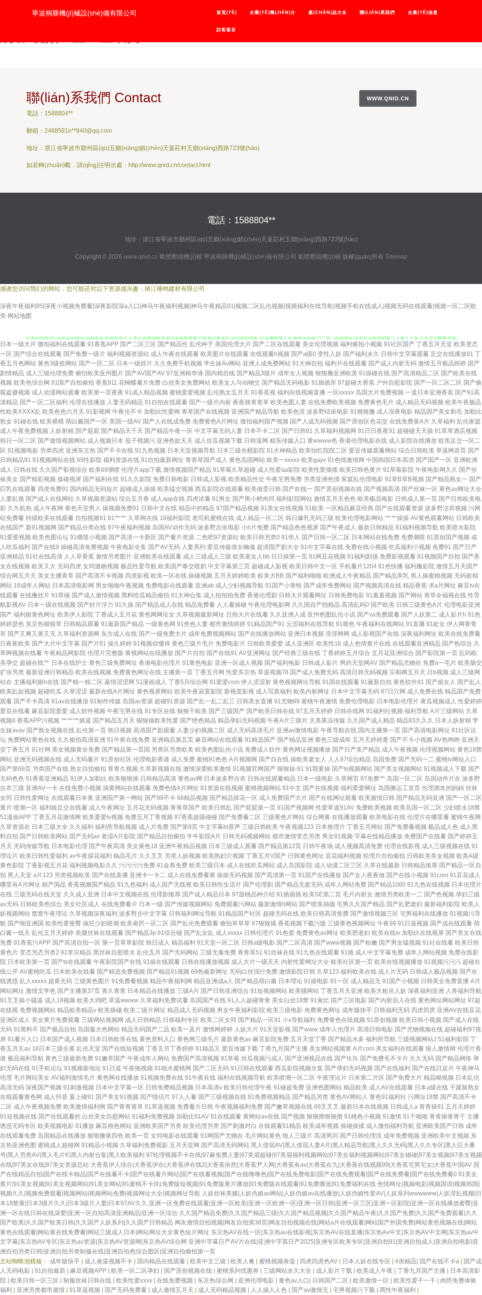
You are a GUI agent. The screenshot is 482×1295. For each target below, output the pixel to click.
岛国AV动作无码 (174, 527)
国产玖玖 (346, 1058)
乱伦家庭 (469, 421)
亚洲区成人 (15, 1020)
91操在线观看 (161, 962)
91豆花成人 (465, 875)
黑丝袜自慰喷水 (114, 952)
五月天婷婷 (460, 1106)
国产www (305, 1029)
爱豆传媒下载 (240, 1048)
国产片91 (93, 643)
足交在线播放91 (451, 354)
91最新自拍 (376, 682)
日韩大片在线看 (247, 614)
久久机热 (20, 508)
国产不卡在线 (115, 450)
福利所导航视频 (116, 827)
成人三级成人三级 (207, 556)
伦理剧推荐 (166, 894)
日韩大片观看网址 (303, 595)
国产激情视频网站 (62, 440)
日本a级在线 (431, 1087)
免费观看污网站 (235, 904)
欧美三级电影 (285, 1010)
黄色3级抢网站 (57, 363)
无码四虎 (69, 566)
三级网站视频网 (102, 1020)
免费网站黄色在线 (32, 739)
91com (439, 875)
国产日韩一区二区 (326, 537)
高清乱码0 (355, 604)
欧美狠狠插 (123, 778)
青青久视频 (123, 769)
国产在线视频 (321, 788)
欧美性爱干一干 (415, 1280)
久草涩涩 (75, 691)
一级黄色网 (160, 624)
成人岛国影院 (294, 865)
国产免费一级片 (84, 354)
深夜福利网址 (419, 634)
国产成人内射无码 (392, 363)
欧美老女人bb (251, 556)
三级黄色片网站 (283, 817)
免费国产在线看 (425, 836)
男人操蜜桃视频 (431, 575)
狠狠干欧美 (192, 711)
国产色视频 (439, 894)
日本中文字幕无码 (355, 691)
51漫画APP (15, 817)
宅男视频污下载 (355, 1290)
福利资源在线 (121, 460)
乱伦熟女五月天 (228, 392)
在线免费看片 (119, 904)
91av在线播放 (69, 701)
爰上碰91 (81, 1097)
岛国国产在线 (208, 1000)
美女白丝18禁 (290, 1000)
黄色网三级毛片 (198, 1039)
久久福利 (81, 827)
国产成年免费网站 (328, 585)
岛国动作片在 (442, 778)
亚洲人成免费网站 (267, 363)
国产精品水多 (346, 1039)
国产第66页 (15, 769)
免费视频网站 (38, 1010)
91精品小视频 (99, 1145)
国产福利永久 (361, 354)
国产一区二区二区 (438, 382)
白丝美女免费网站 (186, 382)
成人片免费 (154, 827)
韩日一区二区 (18, 440)
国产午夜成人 (338, 527)
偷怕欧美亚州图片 (99, 373)
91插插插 (288, 894)
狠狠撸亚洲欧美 (336, 373)
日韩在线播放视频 (206, 962)
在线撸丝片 (35, 595)
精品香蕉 (415, 585)
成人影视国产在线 (375, 634)
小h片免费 (255, 527)
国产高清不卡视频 (99, 575)
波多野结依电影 (328, 411)
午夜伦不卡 (127, 411)
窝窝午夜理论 (50, 913)
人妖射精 (62, 431)
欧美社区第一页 (352, 962)
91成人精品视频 (146, 392)
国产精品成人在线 (159, 604)
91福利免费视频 (153, 1116)
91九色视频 (150, 450)
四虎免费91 (53, 489)
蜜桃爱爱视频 (187, 392)
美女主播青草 (56, 575)
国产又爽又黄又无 (32, 634)
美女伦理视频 (320, 344)
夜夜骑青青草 (251, 402)
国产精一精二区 (82, 682)
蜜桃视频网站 (263, 788)
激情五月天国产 (457, 566)
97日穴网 (393, 691)
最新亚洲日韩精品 (50, 672)
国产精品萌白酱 (256, 981)
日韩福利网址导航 (193, 913)
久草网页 (347, 778)
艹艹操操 (397, 518)
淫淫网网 (337, 634)
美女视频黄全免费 (76, 749)
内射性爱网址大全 (305, 962)
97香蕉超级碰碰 (195, 817)
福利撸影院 (419, 566)
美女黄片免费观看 (56, 1020)
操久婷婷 (120, 643)
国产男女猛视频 (400, 942)
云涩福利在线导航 (310, 624)
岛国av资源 (137, 701)
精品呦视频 (439, 1077)
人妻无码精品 (125, 402)
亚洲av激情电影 (297, 730)
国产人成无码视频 (314, 421)
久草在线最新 (382, 865)
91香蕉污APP (32, 942)
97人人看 (184, 1097)
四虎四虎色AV (319, 1261)
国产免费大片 (404, 1077)
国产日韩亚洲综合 (225, 991)
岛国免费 (384, 759)
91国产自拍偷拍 (72, 382)
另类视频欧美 (72, 875)
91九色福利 (132, 884)
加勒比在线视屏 (423, 933)
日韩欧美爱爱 (265, 643)
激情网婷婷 (218, 1029)
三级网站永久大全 (288, 1270)
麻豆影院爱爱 (50, 711)
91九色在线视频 (428, 884)
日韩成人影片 (320, 663)
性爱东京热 (241, 672)
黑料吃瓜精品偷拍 (145, 595)
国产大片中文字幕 (56, 643)
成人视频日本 (105, 440)
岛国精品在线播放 (62, 1135)
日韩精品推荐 (419, 865)
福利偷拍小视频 (361, 344)
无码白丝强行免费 (253, 971)
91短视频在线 (18, 1116)
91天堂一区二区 (218, 942)
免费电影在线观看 (169, 585)
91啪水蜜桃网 (172, 1068)
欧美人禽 (243, 1261)
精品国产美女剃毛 (438, 411)
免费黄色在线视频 (341, 1020)
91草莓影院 (398, 469)
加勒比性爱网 (162, 411)
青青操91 (431, 1106)
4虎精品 (405, 1261)
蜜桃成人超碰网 (59, 1145)
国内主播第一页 (379, 730)
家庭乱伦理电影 (362, 479)
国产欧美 (383, 604)
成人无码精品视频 (223, 1290)
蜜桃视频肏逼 (278, 1261)
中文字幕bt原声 (219, 827)
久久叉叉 (151, 856)
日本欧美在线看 (74, 971)
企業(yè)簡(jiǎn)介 (273, 12)
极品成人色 (443, 827)
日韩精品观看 (81, 624)
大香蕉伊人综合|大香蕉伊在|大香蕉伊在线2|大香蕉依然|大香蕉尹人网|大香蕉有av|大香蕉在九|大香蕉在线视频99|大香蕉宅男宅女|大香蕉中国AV (281, 1165)
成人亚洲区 (300, 643)
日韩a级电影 (258, 942)
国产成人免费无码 (314, 672)
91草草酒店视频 (456, 431)
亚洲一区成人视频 (239, 663)
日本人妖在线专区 (367, 1261)
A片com (363, 1048)
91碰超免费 (288, 1087)
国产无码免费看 (126, 1290)
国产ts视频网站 (352, 769)
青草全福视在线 (445, 595)
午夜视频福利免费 (239, 1106)
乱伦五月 (149, 952)
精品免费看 (200, 604)
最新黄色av (236, 1039)
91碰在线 (26, 421)
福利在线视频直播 (301, 392)
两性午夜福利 (398, 1290)
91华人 (290, 537)
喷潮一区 (26, 807)
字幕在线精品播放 (378, 836)
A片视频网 (243, 759)
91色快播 (390, 566)
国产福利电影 (282, 663)
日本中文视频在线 (125, 894)
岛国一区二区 (405, 778)
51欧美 (314, 508)
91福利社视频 (384, 711)
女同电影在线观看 (175, 1135)
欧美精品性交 (246, 479)
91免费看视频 (129, 981)
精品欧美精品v (76, 1010)
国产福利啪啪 (303, 575)
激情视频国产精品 (187, 469)
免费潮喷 (413, 537)
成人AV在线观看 (391, 1087)
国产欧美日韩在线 (270, 711)
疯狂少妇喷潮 (101, 923)
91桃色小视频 (362, 1116)
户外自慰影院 (394, 382)
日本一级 (151, 904)
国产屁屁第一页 (254, 807)
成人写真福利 (274, 691)
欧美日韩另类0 (260, 537)
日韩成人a (404, 1106)
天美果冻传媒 (327, 720)
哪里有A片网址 (20, 884)
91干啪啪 (415, 1116)
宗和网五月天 (407, 672)
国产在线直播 (110, 875)
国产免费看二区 (240, 817)
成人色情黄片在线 (367, 643)
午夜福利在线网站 (380, 624)
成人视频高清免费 (358, 846)
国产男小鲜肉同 (253, 499)
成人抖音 (56, 1097)
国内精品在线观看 (162, 1261)
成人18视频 (59, 1000)
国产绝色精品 (198, 720)
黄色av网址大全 (460, 489)
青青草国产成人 (206, 460)
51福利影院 (453, 1039)
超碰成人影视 (270, 566)
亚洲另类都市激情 (41, 1290)
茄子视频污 (140, 440)
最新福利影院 (442, 904)
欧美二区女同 (218, 1020)
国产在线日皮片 (433, 1068)
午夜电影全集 (128, 547)
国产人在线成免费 (167, 421)
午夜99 (386, 923)
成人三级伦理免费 (50, 373)
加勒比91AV (192, 1116)
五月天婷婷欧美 (235, 575)
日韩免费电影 (346, 595)
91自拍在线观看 (166, 402)
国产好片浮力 (95, 604)
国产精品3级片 (256, 373)
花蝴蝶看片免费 (140, 382)
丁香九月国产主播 (283, 1048)
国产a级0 (303, 354)
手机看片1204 (358, 566)
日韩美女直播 (254, 701)
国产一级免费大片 (163, 634)
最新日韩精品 (376, 527)
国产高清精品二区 (415, 373)
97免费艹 (372, 778)
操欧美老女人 (308, 759)
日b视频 (437, 672)
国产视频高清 (382, 489)
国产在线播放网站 (262, 634)
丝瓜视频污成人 (262, 1058)
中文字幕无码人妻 (218, 431)
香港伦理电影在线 (363, 440)
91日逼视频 (413, 923)
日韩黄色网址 (306, 856)
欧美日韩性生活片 (217, 884)
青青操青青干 (447, 1116)
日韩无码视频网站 (247, 836)
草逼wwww (123, 1000)
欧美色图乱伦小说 (219, 749)
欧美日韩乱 (217, 807)
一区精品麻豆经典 (349, 508)
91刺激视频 (78, 1087)
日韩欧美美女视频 (431, 856)
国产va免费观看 (378, 614)
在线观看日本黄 (72, 798)
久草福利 (443, 421)
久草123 (328, 971)
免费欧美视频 (374, 807)
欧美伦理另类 (201, 1126)
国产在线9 (45, 547)
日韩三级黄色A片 (419, 604)
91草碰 (60, 595)
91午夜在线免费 (128, 739)
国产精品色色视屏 (294, 527)
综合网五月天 (18, 575)
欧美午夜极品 (463, 402)
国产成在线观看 (451, 923)
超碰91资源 (169, 701)
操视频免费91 (120, 508)
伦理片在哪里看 (428, 817)
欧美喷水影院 (458, 527)
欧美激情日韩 (376, 798)
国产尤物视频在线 (419, 1029)
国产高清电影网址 (426, 730)
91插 (347, 952)
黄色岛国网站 (247, 460)
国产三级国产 (227, 711)
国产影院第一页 (436, 653)
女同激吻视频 (101, 566)
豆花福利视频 (343, 856)
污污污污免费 (137, 865)
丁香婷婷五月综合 (346, 653)
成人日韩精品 (143, 1020)
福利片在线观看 (346, 363)
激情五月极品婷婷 (442, 363)
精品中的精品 (196, 508)
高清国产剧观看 (154, 730)
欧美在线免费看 (459, 634)
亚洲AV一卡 (42, 788)
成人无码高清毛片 (251, 730)
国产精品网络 (453, 1058)
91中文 (291, 788)
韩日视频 (120, 730)
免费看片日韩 (195, 1106)
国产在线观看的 (59, 1116)
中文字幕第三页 (229, 566)
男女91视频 (337, 836)
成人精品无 (366, 981)
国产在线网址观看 (333, 798)
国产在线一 (297, 489)
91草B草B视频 (404, 479)
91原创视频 (382, 1020)
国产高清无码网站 (225, 1145)
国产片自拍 (190, 653)
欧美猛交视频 (175, 489)
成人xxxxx (229, 933)
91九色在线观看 (317, 952)
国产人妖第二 (419, 614)
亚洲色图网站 (324, 1087)
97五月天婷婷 (314, 711)
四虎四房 (423, 1010)
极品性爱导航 (138, 566)
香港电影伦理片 (160, 663)
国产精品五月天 (114, 720)
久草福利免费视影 (144, 1145)
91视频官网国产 (254, 769)
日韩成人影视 (209, 479)
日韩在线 (26, 469)
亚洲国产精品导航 (255, 411)
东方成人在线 (119, 634)
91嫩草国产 (110, 1058)
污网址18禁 (423, 1097)
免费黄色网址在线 (137, 672)
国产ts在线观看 (71, 962)
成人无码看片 (81, 759)
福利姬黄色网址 (35, 614)
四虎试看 (198, 499)
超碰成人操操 (138, 489)
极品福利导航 (26, 1058)
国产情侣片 (155, 1097)
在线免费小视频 (80, 788)
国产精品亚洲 (295, 739)
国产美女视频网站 (398, 769)
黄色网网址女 (157, 614)
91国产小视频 (400, 981)
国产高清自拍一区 (76, 942)
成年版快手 (357, 1010)
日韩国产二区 (331, 1280)
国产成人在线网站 (50, 499)
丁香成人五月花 (116, 614)
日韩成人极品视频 (434, 971)
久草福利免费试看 (164, 1000)
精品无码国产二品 (145, 1029)
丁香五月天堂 (434, 344)
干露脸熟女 (465, 1087)
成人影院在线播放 (413, 440)
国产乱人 (469, 682)
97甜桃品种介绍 (253, 894)
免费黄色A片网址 (215, 421)
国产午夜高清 (107, 846)
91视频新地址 (82, 1068)
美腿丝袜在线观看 (99, 933)
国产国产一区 (434, 460)
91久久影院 (135, 479)
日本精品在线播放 (151, 991)
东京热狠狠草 (44, 624)
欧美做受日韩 (263, 489)
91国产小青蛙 (283, 585)
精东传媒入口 (288, 440)
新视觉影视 (239, 691)
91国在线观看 (340, 682)
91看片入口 (23, 1039)
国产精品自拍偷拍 (161, 836)
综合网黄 (318, 817)
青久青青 (114, 991)
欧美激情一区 (371, 1280)
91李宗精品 (76, 952)
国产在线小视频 (407, 875)
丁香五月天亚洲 (341, 991)
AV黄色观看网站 (432, 518)
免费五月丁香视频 (149, 817)
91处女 (435, 624)
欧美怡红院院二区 (323, 450)
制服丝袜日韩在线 (88, 1280)
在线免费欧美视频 (332, 402)
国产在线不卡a (440, 1261)
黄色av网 (190, 778)
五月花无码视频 (148, 807)
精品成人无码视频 (191, 1010)
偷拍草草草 (235, 923)
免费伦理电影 (357, 701)
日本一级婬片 (134, 363)
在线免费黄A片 (409, 421)
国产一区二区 (97, 363)
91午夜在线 (200, 1077)
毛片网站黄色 (263, 1135)
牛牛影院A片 (204, 836)
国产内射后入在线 (392, 1000)
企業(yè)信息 (423, 12)
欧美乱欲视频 (18, 691)
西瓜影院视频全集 (299, 1068)
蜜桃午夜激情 (319, 701)
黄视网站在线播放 (149, 653)
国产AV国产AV (145, 373)
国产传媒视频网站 (189, 904)
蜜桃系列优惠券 (238, 1270)
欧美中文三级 (208, 1261)
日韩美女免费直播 (445, 981)
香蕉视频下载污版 (302, 923)
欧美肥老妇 (355, 933)
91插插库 (323, 382)
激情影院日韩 (297, 971)
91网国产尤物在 (221, 1135)
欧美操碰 (110, 1010)
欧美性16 (328, 643)
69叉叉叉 (326, 1106)
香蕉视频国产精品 (91, 884)
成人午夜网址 (107, 807)
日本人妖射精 (453, 720)
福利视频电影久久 (93, 865)
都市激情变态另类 (296, 836)
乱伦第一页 (91, 730)
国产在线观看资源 (399, 508)
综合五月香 (134, 499)
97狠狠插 (264, 923)
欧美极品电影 (375, 499)
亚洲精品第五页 (172, 739)
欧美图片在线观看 (224, 354)
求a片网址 (442, 585)
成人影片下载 (335, 1270)
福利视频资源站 (128, 354)
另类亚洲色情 (322, 479)
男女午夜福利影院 (241, 1010)
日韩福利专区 (181, 1020)
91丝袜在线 (279, 952)
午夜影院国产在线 (117, 962)
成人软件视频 (87, 711)
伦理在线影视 (402, 846)
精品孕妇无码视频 (242, 720)
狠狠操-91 (290, 769)
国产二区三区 (138, 344)
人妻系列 (194, 547)
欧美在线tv (386, 933)
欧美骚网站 (304, 991)
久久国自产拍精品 (316, 604)
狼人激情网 (441, 1048)
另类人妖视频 (183, 856)
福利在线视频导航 (241, 1077)
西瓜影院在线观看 (219, 489)
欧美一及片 (186, 1029)
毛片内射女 (358, 894)
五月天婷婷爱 (370, 739)
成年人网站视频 (426, 952)
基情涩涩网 (119, 682)
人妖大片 (246, 1029)
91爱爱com (224, 682)
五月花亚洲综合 (393, 653)
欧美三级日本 (207, 865)
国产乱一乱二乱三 (211, 701)
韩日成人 (158, 942)
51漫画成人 (151, 682)
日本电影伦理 (69, 846)
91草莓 (230, 1058)
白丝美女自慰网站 (106, 1116)
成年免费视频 (401, 1135)
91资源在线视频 (221, 788)
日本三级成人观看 (233, 846)
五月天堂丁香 (308, 1039)
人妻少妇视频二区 (201, 730)
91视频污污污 (442, 962)
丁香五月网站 (365, 827)
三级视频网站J (416, 1039)
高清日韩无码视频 (364, 672)
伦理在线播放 (87, 402)
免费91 (441, 547)
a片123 (43, 875)
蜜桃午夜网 (466, 817)
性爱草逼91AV (335, 807)
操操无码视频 (235, 875)
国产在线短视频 (123, 1048)
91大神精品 (282, 450)
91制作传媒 (105, 701)
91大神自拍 (307, 363)
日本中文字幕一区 (120, 1087)
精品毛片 (125, 856)
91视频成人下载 (445, 769)
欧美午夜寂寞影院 (198, 691)
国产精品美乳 (391, 575)
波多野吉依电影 (219, 527)
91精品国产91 (266, 624)
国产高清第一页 (276, 875)
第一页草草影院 (123, 942)
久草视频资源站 (96, 499)
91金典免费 (172, 865)
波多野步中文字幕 (143, 913)
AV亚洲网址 (255, 653)
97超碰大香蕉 (356, 382)
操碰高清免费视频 (85, 547)
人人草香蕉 (79, 556)
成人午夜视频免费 (38, 1106)
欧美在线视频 (93, 672)
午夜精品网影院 (65, 653)
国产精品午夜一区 (169, 431)
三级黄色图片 (92, 981)
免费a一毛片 (439, 663)
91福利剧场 (362, 556)
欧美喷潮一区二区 (291, 1077)
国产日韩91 (297, 431)
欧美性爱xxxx (135, 1280)
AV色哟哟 (447, 739)
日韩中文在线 (159, 508)
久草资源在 (15, 827)
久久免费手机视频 (178, 363)
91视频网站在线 (53, 460)
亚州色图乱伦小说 (331, 614)
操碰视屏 (69, 479)
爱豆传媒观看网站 (373, 450)
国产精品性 (173, 344)
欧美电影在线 (387, 817)
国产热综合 (457, 643)
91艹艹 (117, 518)
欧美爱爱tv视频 (102, 817)
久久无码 (422, 1058)
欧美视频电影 (56, 1126)
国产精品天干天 (122, 431)
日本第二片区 (366, 1077)
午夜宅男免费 (284, 479)
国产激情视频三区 (374, 913)
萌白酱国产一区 (87, 421)
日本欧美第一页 (29, 962)
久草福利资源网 (78, 634)
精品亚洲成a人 (213, 981)
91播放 (84, 1126)
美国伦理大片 (233, 344)
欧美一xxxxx (283, 460)
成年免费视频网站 (212, 634)
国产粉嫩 (365, 942)
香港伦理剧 (262, 595)
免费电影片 (230, 643)
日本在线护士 (69, 663)
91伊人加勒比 (88, 778)
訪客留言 (226, 29)
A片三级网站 (447, 711)
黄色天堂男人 (83, 508)
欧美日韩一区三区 (35, 1280)
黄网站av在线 (261, 1116)
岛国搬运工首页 (399, 788)
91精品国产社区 (239, 913)
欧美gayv (313, 460)
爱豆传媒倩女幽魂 (231, 547)
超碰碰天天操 (415, 431)
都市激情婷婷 (227, 624)
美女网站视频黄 (330, 1048)
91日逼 (111, 1068)
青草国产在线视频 (206, 411)
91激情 (392, 1116)
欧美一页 (137, 1135)
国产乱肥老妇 (404, 904)
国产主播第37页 (78, 991)
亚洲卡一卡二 (148, 875)
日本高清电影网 (73, 585)
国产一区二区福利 (44, 402)
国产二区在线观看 (277, 344)
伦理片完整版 (105, 653)
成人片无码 (393, 971)
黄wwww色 (322, 440)
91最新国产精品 (122, 624)
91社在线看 (438, 942)
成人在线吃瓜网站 (251, 865)
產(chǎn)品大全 (327, 12)
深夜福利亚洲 (426, 991)
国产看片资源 (176, 537)
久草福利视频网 (335, 431)
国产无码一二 (416, 759)
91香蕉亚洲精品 (47, 778)
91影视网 (98, 411)
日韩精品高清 (158, 778)
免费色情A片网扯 (176, 788)
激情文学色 (41, 991)
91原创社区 (116, 759)
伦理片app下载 (141, 469)
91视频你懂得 (151, 643)
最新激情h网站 (277, 904)
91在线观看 (225, 1116)
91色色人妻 (192, 624)
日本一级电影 (315, 778)
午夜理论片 (332, 1077)
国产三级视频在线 (222, 1097)
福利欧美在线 (358, 971)
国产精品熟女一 (447, 479)
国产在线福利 (392, 1068)
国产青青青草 (125, 1106)
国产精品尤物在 (400, 663)
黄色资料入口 (157, 1039)
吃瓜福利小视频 (410, 547)
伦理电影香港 (151, 759)
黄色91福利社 (387, 1097)
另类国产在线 (50, 769)
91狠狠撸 (362, 411)
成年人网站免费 (345, 884)
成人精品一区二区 (260, 518)
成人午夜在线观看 (175, 354)
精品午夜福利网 (171, 981)
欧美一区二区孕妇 (136, 1270)
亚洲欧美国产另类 (157, 1126)
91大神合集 (186, 595)
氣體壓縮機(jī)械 (180, 256)
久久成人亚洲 (81, 894)
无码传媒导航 (32, 846)
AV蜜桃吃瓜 (36, 971)
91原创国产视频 (448, 537)
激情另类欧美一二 (398, 894)
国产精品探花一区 (233, 798)
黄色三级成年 (333, 739)
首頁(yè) (227, 12)
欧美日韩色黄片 (360, 469)
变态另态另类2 (39, 952)
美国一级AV (125, 421)
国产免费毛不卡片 (384, 1058)
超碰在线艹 (35, 663)
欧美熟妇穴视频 (223, 856)
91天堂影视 (275, 1029)
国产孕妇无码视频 (349, 1068)
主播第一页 (178, 672)
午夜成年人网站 (148, 1058)
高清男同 (326, 1135)
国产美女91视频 (117, 1097)
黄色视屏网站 (155, 691)
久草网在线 (143, 518)
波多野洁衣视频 (446, 508)
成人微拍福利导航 (390, 1126)
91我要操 (317, 769)
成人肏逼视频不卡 (109, 1261)
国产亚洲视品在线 (309, 1058)
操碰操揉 (352, 1126)
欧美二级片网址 (145, 1010)
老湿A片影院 (118, 836)
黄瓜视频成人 (438, 701)
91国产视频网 (295, 807)
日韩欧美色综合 (41, 904)
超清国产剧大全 (278, 547)
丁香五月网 (209, 672)
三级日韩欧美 (260, 827)
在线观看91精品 (279, 1126)
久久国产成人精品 (371, 720)
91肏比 (319, 1000)
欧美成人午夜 (375, 1270)
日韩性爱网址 (32, 798)
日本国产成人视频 (64, 1039)
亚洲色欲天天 (175, 440)
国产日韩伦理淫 (361, 1135)
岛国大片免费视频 (379, 392)
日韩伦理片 (259, 933)
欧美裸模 (52, 421)
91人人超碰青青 (248, 1000)
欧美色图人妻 (288, 402)
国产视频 (293, 1116)
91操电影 (316, 981)
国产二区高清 (294, 942)
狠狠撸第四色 (105, 1135)
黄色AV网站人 (349, 1097)
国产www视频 (333, 942)
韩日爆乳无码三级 (309, 518)
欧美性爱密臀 (63, 923)
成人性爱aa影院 (278, 469)
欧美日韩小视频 (420, 1020)
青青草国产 (185, 807)
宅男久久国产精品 (361, 904)
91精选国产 (260, 739)
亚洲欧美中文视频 (445, 1135)
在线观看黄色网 (21, 1097)
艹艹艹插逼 (76, 720)
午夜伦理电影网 (269, 604)
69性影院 (89, 460)
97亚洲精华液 (184, 373)
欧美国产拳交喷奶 (182, 566)
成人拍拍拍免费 (224, 595)
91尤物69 (287, 701)
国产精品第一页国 (126, 749)
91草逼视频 (160, 1106)
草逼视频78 (273, 672)
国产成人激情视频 (96, 595)
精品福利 (183, 942)
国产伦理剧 (258, 884)
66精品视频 (192, 798)
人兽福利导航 (463, 991)
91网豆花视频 (327, 556)
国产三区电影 (349, 1000)
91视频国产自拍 (438, 556)
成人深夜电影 (395, 411)
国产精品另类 (310, 1097)
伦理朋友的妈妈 (443, 788)
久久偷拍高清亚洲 (81, 739)
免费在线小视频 (366, 547)
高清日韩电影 (375, 1029)
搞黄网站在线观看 (127, 788)
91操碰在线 (374, 373)
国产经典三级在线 (296, 653)
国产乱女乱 (199, 933)
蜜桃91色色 (212, 759)
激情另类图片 (114, 556)
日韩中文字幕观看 (405, 354)
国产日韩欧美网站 (44, 836)
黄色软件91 (408, 682)
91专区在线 (160, 711)
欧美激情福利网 (84, 1106)
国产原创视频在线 (338, 489)
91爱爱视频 (15, 537)
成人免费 (183, 759)
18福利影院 (175, 518)
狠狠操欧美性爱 (157, 720)
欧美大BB (271, 575)
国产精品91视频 (167, 971)
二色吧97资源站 (217, 537)
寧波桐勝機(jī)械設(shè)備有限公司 (84, 13)
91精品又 (207, 1048)
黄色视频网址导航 (297, 682)
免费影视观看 (398, 556)
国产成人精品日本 (206, 894)
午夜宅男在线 (125, 711)
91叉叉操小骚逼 (21, 1000)
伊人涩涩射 (256, 682)
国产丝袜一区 (419, 489)
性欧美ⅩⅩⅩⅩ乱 (20, 411)
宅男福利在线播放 (424, 913)
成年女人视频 (296, 373)
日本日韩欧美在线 (114, 1039)
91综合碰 (169, 933)
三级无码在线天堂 (38, 894)
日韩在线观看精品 (271, 778)
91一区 (339, 981)
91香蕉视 (263, 392)
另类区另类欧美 (172, 749)
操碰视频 (200, 575)
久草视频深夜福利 (93, 913)
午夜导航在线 (338, 730)
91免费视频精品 (269, 1097)
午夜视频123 (296, 827)
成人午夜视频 (400, 749)
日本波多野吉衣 (225, 778)
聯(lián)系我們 (377, 12)
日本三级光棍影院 (241, 450)
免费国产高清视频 (195, 1058)
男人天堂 (20, 875)
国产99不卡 (160, 798)
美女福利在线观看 (400, 1048)
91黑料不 (26, 1029)
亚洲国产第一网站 (119, 798)
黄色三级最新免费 (69, 1058)
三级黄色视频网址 (352, 923)
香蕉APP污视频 (38, 720)
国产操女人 (441, 682)
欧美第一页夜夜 (102, 392)
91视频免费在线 (161, 1077)
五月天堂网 (184, 1145)
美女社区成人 (82, 904)
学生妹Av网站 (222, 363)
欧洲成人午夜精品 (347, 575)
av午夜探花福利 (90, 856)
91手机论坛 (47, 1068)
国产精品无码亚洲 (420, 798)
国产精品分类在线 (82, 527)
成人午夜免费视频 (24, 431)
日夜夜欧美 (15, 643)
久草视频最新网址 (200, 614)
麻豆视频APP (89, 1270)
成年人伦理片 (337, 1029)
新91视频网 (41, 527)
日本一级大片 (18, 344)
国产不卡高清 (32, 701)
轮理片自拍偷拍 (384, 856)
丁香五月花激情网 (57, 817)
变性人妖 (329, 354)
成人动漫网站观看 (56, 392)
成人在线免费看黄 (191, 875)
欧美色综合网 (32, 382)
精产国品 (54, 884)
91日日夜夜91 (376, 431)
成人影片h (452, 614)
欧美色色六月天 (63, 411)
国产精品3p (140, 933)
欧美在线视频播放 (398, 962)
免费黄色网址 (322, 1010)
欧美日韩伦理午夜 (248, 1087)
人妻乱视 (12, 499)
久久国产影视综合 (63, 469)
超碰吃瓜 (50, 691)
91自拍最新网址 (162, 460)
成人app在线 (168, 499)
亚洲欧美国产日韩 (440, 1126)
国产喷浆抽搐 (317, 904)
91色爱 (285, 933)
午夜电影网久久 (436, 469)
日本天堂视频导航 (191, 450)
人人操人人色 (269, 1290)
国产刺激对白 (239, 1126)
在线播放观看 (350, 817)
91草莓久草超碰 (234, 469)
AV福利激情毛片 (73, 1077)
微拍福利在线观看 (62, 344)
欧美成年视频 (321, 1126)
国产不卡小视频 (411, 739)
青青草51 (250, 952)
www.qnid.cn (388, 98)
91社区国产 (399, 344)
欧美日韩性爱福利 (44, 856)
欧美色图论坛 (50, 537)
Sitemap (396, 256)
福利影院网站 (294, 499)
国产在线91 (221, 653)
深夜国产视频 (44, 1087)
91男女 (221, 499)
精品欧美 (355, 1087)
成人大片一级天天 (255, 962)
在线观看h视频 (270, 354)
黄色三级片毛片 (193, 643)
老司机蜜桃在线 (213, 518)
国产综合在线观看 (38, 354)
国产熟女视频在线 (50, 730)
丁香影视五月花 (47, 865)
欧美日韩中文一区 (313, 566)
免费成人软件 (263, 749)
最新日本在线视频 (364, 1106)
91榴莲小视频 (88, 537)
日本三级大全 (50, 827)
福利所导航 (381, 1039)
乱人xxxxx (33, 981)
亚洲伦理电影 (257, 1280)
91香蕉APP (103, 344)
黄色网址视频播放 (306, 749)
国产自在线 (274, 759)
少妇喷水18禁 (461, 807)
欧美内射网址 (311, 691)
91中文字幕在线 (321, 547)
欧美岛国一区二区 (418, 807)
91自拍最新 (51, 1270)
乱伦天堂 (88, 1048)
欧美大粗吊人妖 (385, 991)
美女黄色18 (142, 846)
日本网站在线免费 (375, 537)
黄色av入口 (294, 1280)
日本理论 (290, 981)
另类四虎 (52, 450)
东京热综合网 (216, 1280)
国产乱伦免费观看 (194, 923)
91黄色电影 (197, 663)
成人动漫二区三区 (338, 865)
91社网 (41, 749)
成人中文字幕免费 (379, 952)
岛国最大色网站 (99, 1029)
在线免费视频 (175, 1280)
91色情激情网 (346, 460)
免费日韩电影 (171, 479)
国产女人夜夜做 (364, 875)
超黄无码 (60, 981)
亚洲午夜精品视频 (183, 846)
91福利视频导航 (416, 527)
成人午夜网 (48, 508)
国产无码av (84, 836)
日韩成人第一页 (416, 499)
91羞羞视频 (381, 595)
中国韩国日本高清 (390, 460)
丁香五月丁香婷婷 (170, 1048)
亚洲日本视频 (306, 634)
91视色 (345, 624)
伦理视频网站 (437, 749)
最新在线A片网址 (112, 691)
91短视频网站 (268, 991)
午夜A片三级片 (287, 720)
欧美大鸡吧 (92, 1000)
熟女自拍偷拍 (88, 769)
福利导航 (416, 711)
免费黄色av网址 (317, 933)
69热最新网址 (209, 971)
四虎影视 (137, 575)
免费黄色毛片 (376, 402)
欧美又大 (44, 566)
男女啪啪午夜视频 (120, 585)
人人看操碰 (232, 604)
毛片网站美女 (32, 1077)
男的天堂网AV (359, 663)
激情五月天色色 (335, 499)
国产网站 (410, 595)
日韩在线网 (349, 711)
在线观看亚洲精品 (416, 643)
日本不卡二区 (262, 431)
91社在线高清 (44, 556)
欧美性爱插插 (320, 469)
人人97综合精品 (349, 759)
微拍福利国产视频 (264, 421)
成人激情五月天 (173, 1290)
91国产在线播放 (319, 875)
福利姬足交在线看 (63, 807)
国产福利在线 (101, 479)
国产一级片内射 (210, 402)
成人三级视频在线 (446, 846)
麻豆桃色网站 (114, 1126)
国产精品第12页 (279, 846)
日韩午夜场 (318, 846)
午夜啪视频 (138, 1068)
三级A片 (188, 991)
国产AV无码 (164, 547)
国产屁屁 (87, 431)
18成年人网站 (32, 585)
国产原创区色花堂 (364, 421)
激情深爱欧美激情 (207, 769)
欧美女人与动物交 (236, 382)
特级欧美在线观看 (50, 518)
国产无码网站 (180, 952)
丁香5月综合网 (188, 682)
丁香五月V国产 (266, 856)
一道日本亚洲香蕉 (429, 392)
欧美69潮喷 (104, 469)
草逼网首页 (451, 450)
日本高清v (208, 1087)
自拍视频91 (90, 518)
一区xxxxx (340, 392)
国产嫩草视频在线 (288, 1106)
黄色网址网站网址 (442, 1000)
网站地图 (20, 316)
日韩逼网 (256, 440)
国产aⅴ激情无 (310, 1290)
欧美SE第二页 (322, 894)
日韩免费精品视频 (169, 1087)
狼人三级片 (297, 1135)
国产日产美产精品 (356, 749)
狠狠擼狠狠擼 (325, 1116)
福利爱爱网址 (358, 788)
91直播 (415, 624)
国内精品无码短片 (94, 489)
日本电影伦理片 (398, 701)
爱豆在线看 (15, 711)
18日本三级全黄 (53, 1048)
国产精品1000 (387, 884)
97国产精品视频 (237, 508)
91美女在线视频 (282, 508)
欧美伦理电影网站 (359, 518)
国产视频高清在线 (377, 585)
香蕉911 (106, 382)
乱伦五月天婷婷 (53, 933)
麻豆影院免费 (271, 1039)
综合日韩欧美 (416, 450)
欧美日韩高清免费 (324, 913)
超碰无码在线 (281, 913)
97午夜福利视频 (129, 527)
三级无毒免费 (218, 952)
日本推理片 (330, 827)
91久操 (124, 604)
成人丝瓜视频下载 (218, 440)
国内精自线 (220, 373)
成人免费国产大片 (283, 798)
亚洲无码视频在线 (38, 759)
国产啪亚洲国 (26, 923)
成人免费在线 (425, 691)
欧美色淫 (293, 411)
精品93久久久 (415, 720)
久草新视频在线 (160, 769)
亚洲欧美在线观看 (157, 556)
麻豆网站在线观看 (219, 739)
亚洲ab (204, 585)
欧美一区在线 (169, 575)
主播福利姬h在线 (36, 682)
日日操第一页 (289, 556)
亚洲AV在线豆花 (459, 1010)
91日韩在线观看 (251, 1068)
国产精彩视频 (38, 479)
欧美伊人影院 (75, 614)
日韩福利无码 (392, 1010)
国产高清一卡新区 (132, 537)
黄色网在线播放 (118, 1077)
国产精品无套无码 (299, 884)
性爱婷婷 (470, 701)
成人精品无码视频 (419, 402)
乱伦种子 (201, 344)
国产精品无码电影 (286, 382)
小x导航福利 (299, 1020)
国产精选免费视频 (121, 971)
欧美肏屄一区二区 (144, 923)
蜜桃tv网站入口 (456, 759)
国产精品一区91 (259, 1020)
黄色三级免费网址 (113, 663)
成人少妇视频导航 (239, 585)
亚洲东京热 (81, 450)
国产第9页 (184, 827)
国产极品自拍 (58, 1029)
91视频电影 (23, 450)
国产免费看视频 (405, 827)
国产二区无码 (211, 1068)
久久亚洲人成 (288, 614)
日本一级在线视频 (51, 604)
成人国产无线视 (170, 884)
